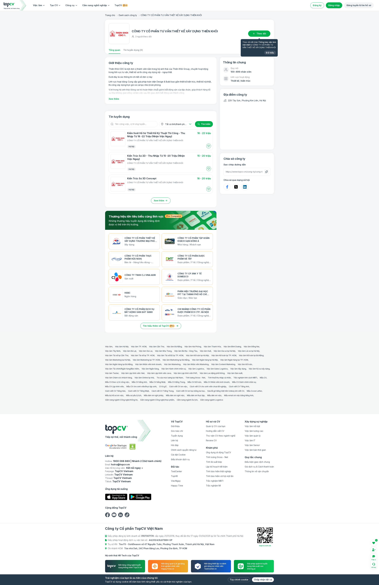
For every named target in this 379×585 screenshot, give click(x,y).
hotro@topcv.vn (120, 464)
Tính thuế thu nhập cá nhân (219, 378)
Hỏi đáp (175, 445)
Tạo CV (54, 5)
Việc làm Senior (252, 445)
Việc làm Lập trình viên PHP (185, 373)
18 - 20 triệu (204, 178)
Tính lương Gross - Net (195, 378)
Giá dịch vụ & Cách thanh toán (259, 466)
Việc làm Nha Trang (163, 351)
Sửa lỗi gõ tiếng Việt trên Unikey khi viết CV (225, 391)
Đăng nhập (334, 5)
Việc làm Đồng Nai (251, 346)
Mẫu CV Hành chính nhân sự (244, 382)
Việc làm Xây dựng (238, 369)
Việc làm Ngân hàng (150, 369)
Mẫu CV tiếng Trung (176, 382)
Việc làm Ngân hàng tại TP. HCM (234, 360)
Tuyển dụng (177, 435)
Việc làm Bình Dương (232, 346)
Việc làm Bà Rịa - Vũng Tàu (185, 351)
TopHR (174, 476)
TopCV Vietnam (124, 471)
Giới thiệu (175, 426)
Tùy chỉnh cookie (239, 579)
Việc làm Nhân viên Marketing (196, 364)
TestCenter (176, 471)
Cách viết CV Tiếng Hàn (115, 391)
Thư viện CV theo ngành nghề (220, 435)
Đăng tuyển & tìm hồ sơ (359, 5)
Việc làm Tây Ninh (112, 351)
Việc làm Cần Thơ (156, 346)
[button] (208, 146)
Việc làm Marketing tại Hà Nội (117, 360)
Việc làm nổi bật (252, 426)
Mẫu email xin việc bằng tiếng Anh (238, 395)
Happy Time (177, 485)
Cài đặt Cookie (178, 454)
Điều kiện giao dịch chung (257, 462)
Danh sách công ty (128, 15)
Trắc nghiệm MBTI (214, 481)
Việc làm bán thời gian (255, 450)
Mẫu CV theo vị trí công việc (117, 382)
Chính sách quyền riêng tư (183, 450)
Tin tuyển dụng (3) (133, 50)
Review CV (211, 440)
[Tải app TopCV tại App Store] (116, 497)
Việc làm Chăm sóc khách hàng (118, 378)
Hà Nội (131, 146)
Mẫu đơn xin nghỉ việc (175, 395)
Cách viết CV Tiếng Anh (239, 386)
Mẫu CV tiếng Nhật (157, 382)
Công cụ (70, 5)
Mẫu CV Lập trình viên (114, 386)
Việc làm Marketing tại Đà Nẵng (176, 360)
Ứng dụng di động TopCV (218, 452)
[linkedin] (120, 514)
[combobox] (176, 124)
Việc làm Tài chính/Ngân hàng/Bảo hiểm (122, 369)
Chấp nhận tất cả (263, 579)
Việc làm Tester (112, 373)
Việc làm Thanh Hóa (212, 346)
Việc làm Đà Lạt (129, 351)
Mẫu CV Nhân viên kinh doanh (216, 382)
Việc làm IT (250, 440)
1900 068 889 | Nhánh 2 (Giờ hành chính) (137, 461)
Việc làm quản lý (253, 435)
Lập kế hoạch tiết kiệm (217, 466)
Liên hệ (174, 440)
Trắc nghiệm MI (213, 485)
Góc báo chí (177, 431)
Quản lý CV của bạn (215, 426)
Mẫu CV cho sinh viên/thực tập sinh (141, 386)
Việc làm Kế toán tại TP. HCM (223, 355)
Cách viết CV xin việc (178, 386)
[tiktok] (127, 514)
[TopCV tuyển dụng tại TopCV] (133, 430)
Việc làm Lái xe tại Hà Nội (248, 351)
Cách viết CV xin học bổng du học (190, 391)
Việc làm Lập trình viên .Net (132, 373)
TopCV (121, 5)
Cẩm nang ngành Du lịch (187, 400)
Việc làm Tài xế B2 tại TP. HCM (170, 355)
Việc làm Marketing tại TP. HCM (146, 360)
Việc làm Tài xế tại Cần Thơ (116, 355)
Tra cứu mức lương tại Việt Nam (170, 378)
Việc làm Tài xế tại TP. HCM (142, 355)
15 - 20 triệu (204, 155)
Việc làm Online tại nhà (144, 378)
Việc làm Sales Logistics (217, 369)
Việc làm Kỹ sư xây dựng (259, 369)
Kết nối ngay (133, 467)
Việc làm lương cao (254, 431)
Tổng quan (114, 50)
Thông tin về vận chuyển (257, 471)
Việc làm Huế (205, 351)
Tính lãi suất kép (214, 462)
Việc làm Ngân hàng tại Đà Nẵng (119, 364)
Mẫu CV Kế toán (194, 382)
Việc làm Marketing (172, 364)
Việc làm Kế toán (245, 364)
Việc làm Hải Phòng (192, 346)
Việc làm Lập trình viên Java (159, 373)
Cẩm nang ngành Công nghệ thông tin (121, 400)
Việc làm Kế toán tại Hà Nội (197, 355)
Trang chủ (110, 15)
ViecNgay (176, 481)
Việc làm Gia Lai (145, 351)
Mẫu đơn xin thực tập (196, 395)
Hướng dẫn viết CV (215, 431)
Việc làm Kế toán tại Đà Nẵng (251, 355)
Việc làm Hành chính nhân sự (173, 369)
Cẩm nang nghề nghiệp (94, 5)
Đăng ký (317, 5)
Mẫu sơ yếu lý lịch (133, 395)
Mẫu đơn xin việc (214, 395)
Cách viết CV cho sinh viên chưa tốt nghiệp (208, 386)
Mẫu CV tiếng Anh (139, 382)
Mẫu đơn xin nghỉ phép (153, 395)
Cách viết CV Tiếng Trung (163, 391)
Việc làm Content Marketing (223, 364)
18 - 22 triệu (204, 133)
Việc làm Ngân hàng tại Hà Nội (205, 360)
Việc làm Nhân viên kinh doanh (148, 364)
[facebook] (107, 514)
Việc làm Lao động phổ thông (212, 373)
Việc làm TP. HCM (138, 346)
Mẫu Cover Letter (254, 391)
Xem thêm (114, 99)
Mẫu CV (263, 378)
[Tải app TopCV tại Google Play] (140, 497)
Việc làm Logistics (196, 369)
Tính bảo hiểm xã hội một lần (219, 476)
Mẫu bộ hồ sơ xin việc (114, 395)
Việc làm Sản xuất (234, 373)
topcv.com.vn (265, 545)
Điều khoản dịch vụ (180, 459)
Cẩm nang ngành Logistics (211, 400)
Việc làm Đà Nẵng (174, 346)
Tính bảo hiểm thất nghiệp (218, 471)
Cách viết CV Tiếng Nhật (138, 391)
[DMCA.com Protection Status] (132, 447)
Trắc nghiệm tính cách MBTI (245, 378)
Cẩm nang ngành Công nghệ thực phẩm (157, 400)
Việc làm (37, 5)
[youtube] (114, 514)
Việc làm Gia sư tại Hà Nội (224, 351)
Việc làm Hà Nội (121, 346)
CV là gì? (163, 386)
